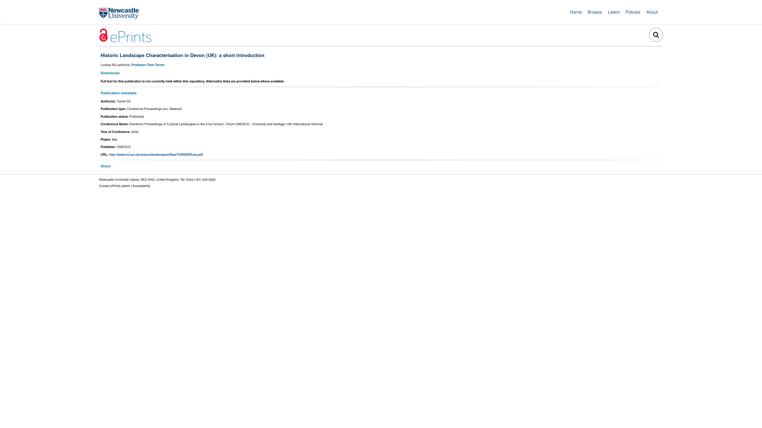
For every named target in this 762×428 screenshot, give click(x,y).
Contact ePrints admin (114, 185)
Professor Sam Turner (148, 64)
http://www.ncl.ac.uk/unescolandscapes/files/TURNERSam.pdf (156, 154)
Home (576, 12)
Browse (595, 12)
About (652, 12)
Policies (633, 12)
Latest (614, 12)
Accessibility (141, 185)
